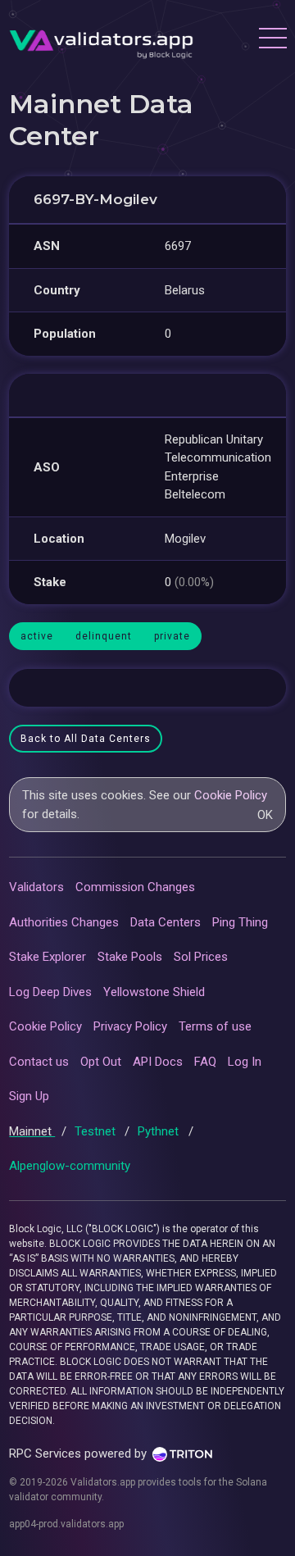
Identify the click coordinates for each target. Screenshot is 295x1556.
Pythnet (160, 1131)
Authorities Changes (64, 922)
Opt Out (100, 1061)
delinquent (103, 636)
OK (265, 815)
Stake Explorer (47, 956)
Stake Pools (130, 956)
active (36, 636)
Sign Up (29, 1096)
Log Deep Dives (50, 992)
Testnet (97, 1131)
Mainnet (32, 1131)
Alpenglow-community (69, 1165)
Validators (36, 887)
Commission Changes (135, 887)
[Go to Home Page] (101, 40)
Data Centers (165, 922)
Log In (244, 1061)
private (172, 636)
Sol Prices (201, 956)
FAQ (205, 1061)
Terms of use (215, 1026)
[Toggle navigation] (272, 40)
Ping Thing (240, 922)
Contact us (39, 1061)
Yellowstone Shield (154, 992)
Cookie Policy (230, 795)
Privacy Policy (130, 1026)
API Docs (158, 1061)
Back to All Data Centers (85, 738)
